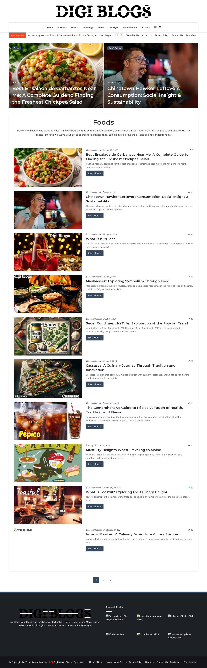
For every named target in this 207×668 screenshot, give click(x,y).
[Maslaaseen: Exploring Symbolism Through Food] (48, 294)
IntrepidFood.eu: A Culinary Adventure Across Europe (132, 534)
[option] (103, 75)
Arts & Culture (115, 48)
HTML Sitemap (190, 662)
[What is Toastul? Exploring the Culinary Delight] (48, 505)
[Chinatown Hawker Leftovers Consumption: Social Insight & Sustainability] (151, 75)
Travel (101, 27)
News (74, 27)
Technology (87, 27)
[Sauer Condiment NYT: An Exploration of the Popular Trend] (48, 336)
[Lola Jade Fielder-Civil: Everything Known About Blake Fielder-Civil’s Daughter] (183, 622)
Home (50, 27)
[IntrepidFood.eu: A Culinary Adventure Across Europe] (48, 547)
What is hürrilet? (100, 239)
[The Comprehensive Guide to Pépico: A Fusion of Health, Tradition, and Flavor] (48, 421)
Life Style (113, 27)
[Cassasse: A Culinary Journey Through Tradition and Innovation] (48, 378)
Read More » (94, 173)
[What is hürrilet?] (48, 252)
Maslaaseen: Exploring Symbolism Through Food (127, 281)
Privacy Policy (162, 35)
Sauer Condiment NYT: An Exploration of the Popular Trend (137, 323)
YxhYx (80, 662)
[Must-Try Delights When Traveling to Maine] (48, 463)
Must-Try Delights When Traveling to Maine (123, 450)
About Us (147, 35)
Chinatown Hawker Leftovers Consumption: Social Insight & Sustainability (144, 95)
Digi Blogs (59, 662)
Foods (16, 48)
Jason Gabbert (95, 150)
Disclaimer (191, 35)
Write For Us (132, 35)
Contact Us (177, 35)
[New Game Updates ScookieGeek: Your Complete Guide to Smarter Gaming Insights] (183, 641)
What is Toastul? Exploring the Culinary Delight (127, 492)
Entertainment (129, 27)
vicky (90, 445)
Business (62, 27)
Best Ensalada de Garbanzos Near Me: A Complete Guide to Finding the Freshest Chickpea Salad (54, 95)
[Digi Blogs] (103, 11)
